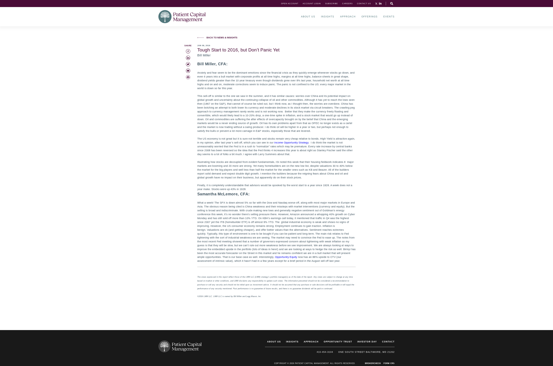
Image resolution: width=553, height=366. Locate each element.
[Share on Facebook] (188, 51)
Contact (388, 341)
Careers (347, 3)
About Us (308, 17)
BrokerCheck (373, 363)
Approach (348, 17)
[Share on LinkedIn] (188, 58)
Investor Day (367, 341)
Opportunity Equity (286, 257)
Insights (327, 17)
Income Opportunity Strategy (291, 142)
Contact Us (364, 3)
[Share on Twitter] (188, 64)
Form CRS (389, 363)
